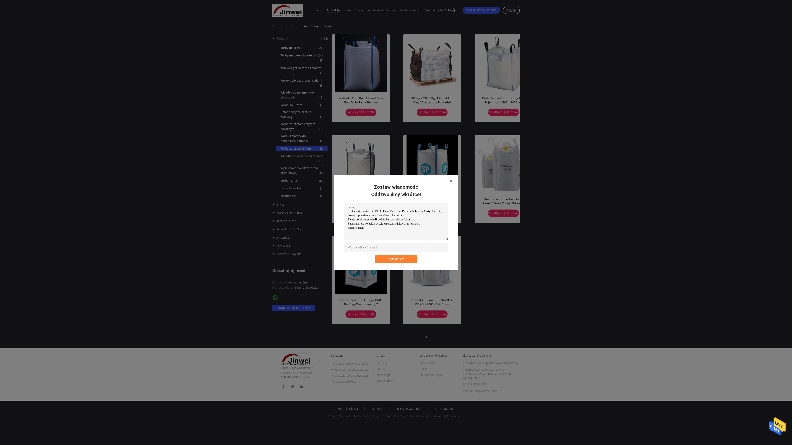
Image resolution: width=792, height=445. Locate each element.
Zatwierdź (396, 259)
